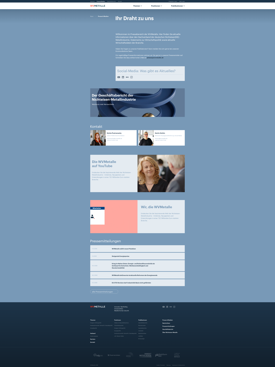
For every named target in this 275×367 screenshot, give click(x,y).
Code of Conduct (160, 365)
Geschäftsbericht (111, 1)
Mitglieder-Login (173, 1)
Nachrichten (166, 323)
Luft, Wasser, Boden (119, 336)
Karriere (92, 339)
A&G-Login (182, 1)
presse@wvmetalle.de (155, 57)
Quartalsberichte (142, 328)
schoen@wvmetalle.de (161, 138)
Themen (136, 6)
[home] (97, 6)
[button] (138, 6)
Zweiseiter (140, 330)
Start (91, 16)
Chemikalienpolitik (118, 325)
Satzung (168, 365)
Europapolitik (117, 330)
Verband (92, 1)
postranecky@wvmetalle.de (114, 138)
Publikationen (177, 6)
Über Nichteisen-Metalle (169, 332)
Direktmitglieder (94, 336)
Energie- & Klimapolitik (95, 322)
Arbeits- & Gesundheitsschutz (121, 322)
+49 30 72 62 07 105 (112, 140)
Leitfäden (140, 336)
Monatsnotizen (142, 325)
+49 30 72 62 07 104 (160, 140)
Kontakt (120, 1)
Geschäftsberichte (142, 322)
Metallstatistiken (142, 333)
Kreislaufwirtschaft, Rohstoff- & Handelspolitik (101, 325)
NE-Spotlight (141, 338)
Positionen (155, 6)
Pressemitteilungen (168, 326)
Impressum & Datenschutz (178, 365)
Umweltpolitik (93, 328)
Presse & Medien (101, 1)
